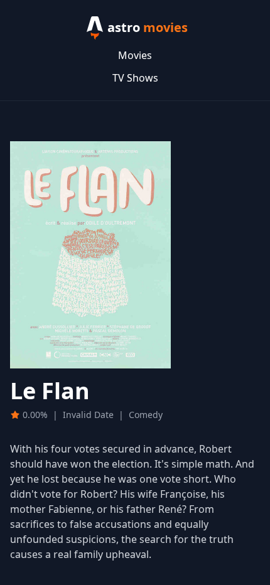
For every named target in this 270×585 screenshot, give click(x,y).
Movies (135, 55)
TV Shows (135, 78)
